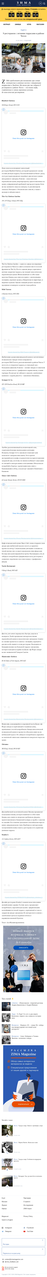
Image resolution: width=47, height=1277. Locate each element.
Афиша (4, 1208)
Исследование (28, 1205)
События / (15, 1003)
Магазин (4, 1201)
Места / (16, 1125)
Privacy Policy (28, 1216)
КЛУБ (29, 24)
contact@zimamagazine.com (13, 1259)
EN (40, 3)
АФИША (18, 24)
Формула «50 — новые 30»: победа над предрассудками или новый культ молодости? (27, 1027)
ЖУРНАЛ (6, 24)
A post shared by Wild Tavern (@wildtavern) (23, 352)
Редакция (27, 40)
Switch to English (7, 1220)
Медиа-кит (5, 1216)
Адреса (23, 30)
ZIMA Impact (28, 1208)
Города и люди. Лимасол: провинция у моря (30, 1125)
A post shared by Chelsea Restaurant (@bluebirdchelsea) (24, 163)
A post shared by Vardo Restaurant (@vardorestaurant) (24, 629)
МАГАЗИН (40, 24)
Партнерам (27, 1198)
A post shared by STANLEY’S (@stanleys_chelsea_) (23, 897)
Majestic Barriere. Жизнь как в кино (28, 1142)
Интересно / (16, 1025)
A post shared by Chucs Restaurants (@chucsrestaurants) (25, 538)
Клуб (3, 1198)
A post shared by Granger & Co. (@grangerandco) (23, 442)
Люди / (14, 1014)
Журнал (4, 1205)
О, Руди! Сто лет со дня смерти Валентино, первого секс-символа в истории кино (26, 1016)
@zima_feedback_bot (11, 1262)
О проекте (27, 1201)
